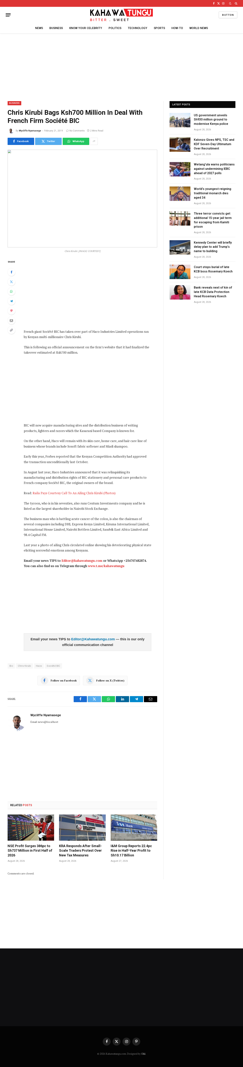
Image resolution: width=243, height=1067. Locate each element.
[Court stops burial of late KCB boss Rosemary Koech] (180, 272)
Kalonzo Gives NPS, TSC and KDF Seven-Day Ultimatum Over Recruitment (214, 144)
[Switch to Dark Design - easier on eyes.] (230, 3)
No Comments (77, 130)
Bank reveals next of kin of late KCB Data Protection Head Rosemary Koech (213, 292)
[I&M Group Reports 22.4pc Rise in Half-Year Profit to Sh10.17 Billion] (134, 827)
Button (228, 14)
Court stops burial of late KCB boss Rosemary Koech (213, 269)
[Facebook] (11, 272)
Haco (39, 665)
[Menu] (8, 15)
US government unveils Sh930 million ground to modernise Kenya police (211, 119)
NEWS (39, 28)
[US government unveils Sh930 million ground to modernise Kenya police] (180, 120)
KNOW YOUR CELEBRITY (85, 28)
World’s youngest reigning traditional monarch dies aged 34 (212, 193)
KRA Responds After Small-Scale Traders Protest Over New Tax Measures (80, 850)
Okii (143, 1053)
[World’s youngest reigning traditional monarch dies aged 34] (180, 193)
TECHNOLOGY (137, 28)
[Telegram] (11, 301)
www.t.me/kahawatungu (106, 566)
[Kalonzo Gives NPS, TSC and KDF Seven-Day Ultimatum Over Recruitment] (180, 144)
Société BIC (53, 665)
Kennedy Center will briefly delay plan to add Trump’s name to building (213, 247)
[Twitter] (11, 282)
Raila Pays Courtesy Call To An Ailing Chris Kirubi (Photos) (74, 493)
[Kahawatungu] (121, 15)
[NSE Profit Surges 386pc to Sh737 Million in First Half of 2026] (31, 827)
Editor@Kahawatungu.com (93, 639)
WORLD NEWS (198, 28)
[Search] (235, 3)
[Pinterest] (11, 311)
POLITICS (115, 28)
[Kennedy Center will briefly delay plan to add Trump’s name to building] (180, 247)
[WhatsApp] (11, 291)
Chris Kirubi (24, 665)
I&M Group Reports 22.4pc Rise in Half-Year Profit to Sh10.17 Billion (131, 850)
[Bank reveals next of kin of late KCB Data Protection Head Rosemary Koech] (180, 292)
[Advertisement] (121, 66)
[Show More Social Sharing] (94, 141)
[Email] (11, 320)
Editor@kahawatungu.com (82, 561)
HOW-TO (177, 28)
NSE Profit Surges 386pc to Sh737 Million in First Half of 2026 (30, 850)
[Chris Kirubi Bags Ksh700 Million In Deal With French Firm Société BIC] (82, 198)
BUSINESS (56, 28)
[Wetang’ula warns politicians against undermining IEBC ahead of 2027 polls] (180, 169)
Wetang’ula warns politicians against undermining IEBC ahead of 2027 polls (214, 169)
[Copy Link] (11, 330)
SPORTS (159, 28)
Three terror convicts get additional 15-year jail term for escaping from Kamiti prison (213, 220)
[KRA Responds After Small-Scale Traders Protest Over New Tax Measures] (82, 827)
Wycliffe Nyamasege (30, 130)
